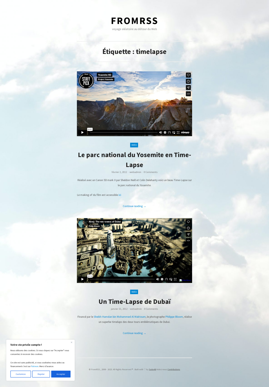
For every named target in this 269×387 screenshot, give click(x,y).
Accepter (61, 374)
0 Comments (151, 172)
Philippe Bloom (174, 316)
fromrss (134, 20)
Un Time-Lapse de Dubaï (135, 301)
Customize (21, 374)
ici (120, 195)
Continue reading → (134, 206)
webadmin (135, 172)
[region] (40, 360)
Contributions (174, 369)
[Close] (71, 342)
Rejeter (41, 374)
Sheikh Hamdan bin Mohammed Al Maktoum (120, 316)
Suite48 (152, 369)
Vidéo (134, 144)
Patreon (34, 366)
